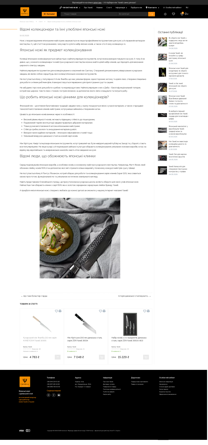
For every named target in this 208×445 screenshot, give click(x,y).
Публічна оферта (108, 392)
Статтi (41, 21)
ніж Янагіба (62, 79)
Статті (109, 8)
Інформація (120, 8)
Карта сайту (107, 394)
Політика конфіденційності (112, 389)
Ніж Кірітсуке (26, 143)
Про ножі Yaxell (108, 381)
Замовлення (163, 384)
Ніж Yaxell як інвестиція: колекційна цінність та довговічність (178, 144)
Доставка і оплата (108, 384)
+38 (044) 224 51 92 (53, 381)
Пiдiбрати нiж (136, 8)
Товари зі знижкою (137, 384)
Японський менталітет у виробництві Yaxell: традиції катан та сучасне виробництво (178, 130)
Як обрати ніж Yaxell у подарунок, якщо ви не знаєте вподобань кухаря (178, 42)
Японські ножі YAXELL (27, 21)
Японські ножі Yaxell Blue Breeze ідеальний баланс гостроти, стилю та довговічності (178, 100)
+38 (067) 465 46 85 (70, 8)
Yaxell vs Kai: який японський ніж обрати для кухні (178, 85)
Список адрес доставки (167, 387)
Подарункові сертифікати (139, 381)
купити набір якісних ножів (81, 44)
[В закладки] (56, 311)
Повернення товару (109, 387)
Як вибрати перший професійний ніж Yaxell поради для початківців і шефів (178, 115)
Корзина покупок (165, 392)
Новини (99, 8)
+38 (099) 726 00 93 (53, 387)
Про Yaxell (88, 8)
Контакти (152, 8)
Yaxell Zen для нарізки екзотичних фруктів (178, 155)
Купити (58, 357)
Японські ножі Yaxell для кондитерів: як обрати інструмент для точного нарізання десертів (178, 72)
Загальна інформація (166, 381)
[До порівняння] (60, 311)
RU (186, 8)
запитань (97, 2)
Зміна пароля (163, 389)
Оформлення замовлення (167, 394)
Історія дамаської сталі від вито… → (134, 296)
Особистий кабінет (174, 8)
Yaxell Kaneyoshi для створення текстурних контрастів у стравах (178, 169)
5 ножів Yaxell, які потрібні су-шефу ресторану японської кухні (177, 57)
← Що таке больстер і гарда (34, 296)
